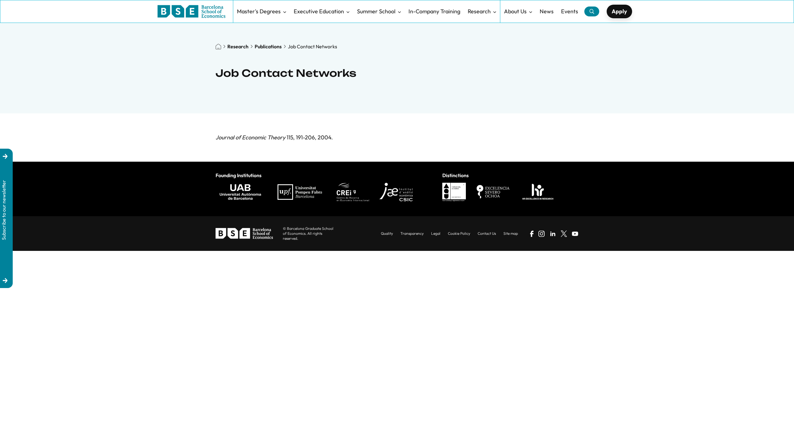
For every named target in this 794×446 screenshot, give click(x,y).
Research (479, 11)
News (547, 11)
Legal (435, 233)
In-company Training (434, 11)
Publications (268, 46)
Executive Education (319, 11)
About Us (515, 11)
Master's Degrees (259, 11)
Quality (387, 233)
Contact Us (487, 233)
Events (569, 11)
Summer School (376, 11)
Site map (510, 233)
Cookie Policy (459, 233)
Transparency (412, 233)
